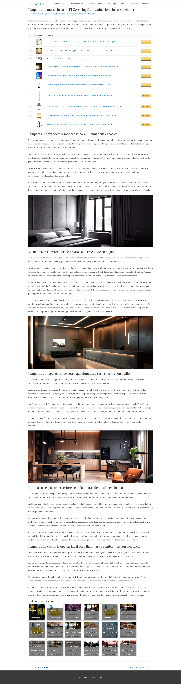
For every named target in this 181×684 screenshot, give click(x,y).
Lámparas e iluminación (67, 14)
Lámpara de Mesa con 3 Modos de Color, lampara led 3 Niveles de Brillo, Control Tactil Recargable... (81, 42)
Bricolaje (112, 4)
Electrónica (133, 4)
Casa (122, 4)
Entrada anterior (40, 667)
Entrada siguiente (140, 667)
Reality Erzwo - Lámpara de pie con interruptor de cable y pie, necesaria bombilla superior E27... (80, 95)
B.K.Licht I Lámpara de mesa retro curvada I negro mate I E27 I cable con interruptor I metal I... (80, 124)
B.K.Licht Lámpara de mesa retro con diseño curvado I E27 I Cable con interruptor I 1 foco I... (79, 85)
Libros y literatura (87, 14)
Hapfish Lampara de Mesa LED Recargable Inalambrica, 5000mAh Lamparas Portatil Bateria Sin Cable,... (83, 51)
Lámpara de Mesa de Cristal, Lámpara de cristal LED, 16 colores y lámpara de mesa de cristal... (79, 76)
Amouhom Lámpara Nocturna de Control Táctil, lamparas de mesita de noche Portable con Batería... (82, 115)
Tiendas (145, 4)
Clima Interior (95, 4)
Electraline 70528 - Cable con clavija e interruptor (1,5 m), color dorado (71, 59)
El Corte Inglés (34, 14)
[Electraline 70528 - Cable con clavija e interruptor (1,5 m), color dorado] (39, 59)
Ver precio (145, 42)
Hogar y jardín (48, 14)
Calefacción (59, 4)
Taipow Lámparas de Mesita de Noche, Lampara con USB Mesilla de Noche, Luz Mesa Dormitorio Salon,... (84, 67)
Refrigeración (77, 4)
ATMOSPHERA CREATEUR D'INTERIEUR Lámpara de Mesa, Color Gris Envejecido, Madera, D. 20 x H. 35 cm (84, 106)
